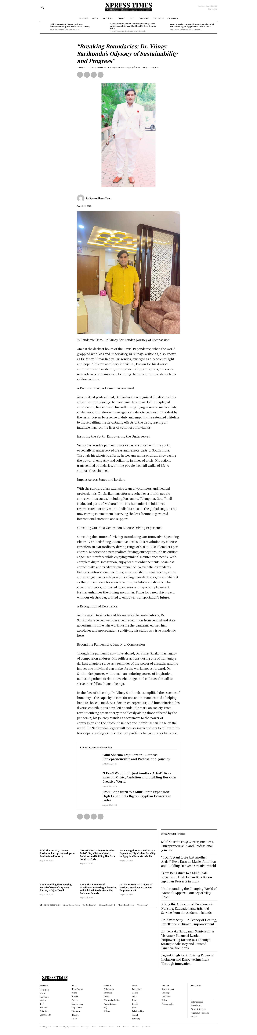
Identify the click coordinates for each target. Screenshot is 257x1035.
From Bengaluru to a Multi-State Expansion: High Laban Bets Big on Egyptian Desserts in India (192, 25)
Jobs (134, 1007)
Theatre (75, 1015)
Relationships (138, 1011)
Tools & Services (198, 1009)
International (197, 1001)
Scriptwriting (77, 1004)
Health (135, 1004)
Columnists (109, 989)
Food (134, 1000)
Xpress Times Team (100, 198)
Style (134, 996)
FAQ (105, 1007)
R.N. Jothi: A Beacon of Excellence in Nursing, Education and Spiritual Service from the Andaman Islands (98, 889)
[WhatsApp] (101, 75)
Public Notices (110, 1004)
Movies (75, 996)
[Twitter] (87, 75)
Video (164, 1000)
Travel (135, 1015)
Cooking (165, 992)
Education (136, 989)
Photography (167, 1004)
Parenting (136, 1018)
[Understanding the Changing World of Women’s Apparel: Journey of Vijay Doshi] (58, 874)
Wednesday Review (112, 1000)
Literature (76, 1011)
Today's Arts (77, 989)
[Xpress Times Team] (81, 198)
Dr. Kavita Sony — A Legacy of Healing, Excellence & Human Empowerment (136, 887)
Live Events (166, 996)
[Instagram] (192, 995)
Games (135, 992)
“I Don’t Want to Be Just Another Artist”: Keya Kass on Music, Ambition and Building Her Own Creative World (133, 25)
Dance (74, 1000)
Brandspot (81, 67)
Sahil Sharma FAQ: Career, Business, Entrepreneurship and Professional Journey (70, 25)
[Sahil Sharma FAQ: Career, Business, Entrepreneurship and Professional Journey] (44, 26)
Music (74, 992)
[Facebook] (80, 75)
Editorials (108, 992)
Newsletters (196, 1005)
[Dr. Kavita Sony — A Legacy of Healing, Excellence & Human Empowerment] (138, 874)
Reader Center (168, 989)
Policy (194, 1016)
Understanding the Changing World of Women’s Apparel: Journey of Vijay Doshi (56, 887)
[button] (42, 7)
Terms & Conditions (200, 1012)
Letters (106, 996)
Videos (107, 1011)
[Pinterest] (94, 75)
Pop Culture (77, 1007)
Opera (74, 1018)
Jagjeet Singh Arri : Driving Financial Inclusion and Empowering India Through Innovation (187, 959)
